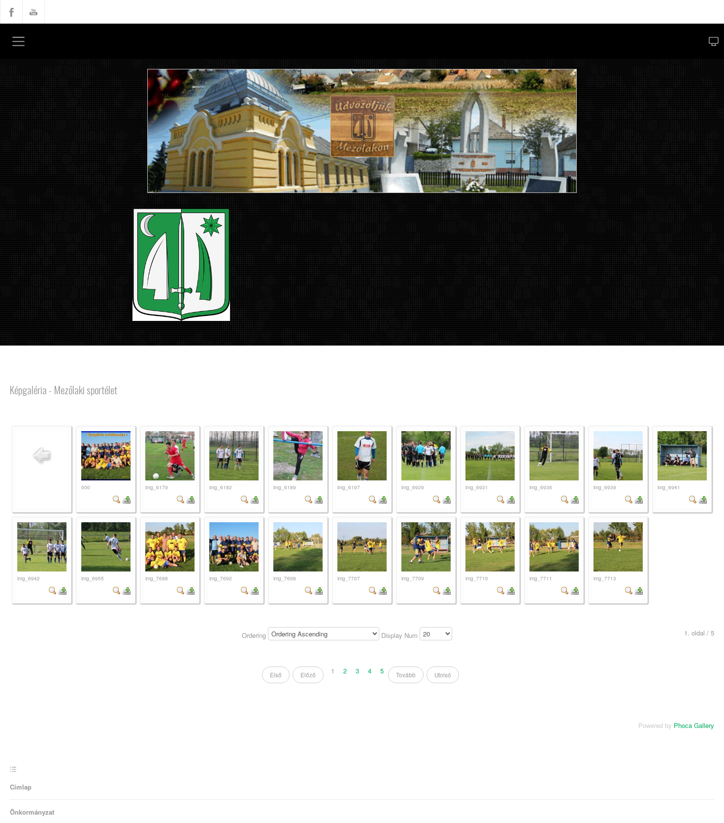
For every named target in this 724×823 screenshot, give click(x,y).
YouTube (33, 12)
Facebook (11, 12)
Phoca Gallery (692, 729)
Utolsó (445, 677)
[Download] (127, 500)
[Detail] (117, 500)
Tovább (406, 677)
